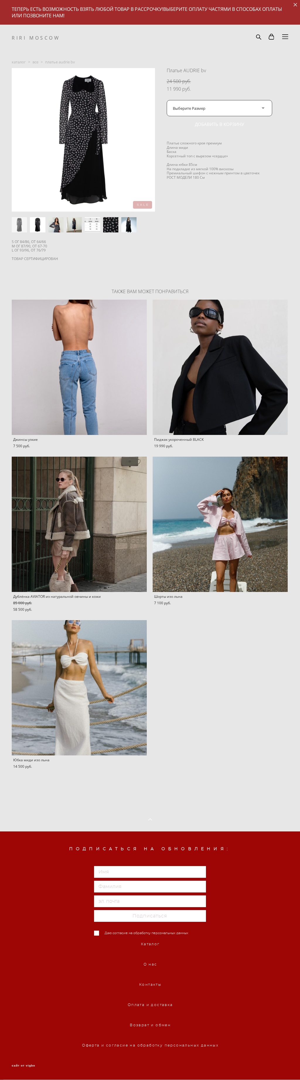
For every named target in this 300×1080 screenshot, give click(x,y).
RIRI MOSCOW (36, 38)
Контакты (150, 984)
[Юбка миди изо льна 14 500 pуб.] (79, 687)
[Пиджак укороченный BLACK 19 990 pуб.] (220, 367)
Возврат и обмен (150, 1025)
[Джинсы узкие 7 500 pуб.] (79, 367)
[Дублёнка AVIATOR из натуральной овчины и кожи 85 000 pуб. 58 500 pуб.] (79, 524)
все (35, 62)
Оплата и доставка (150, 1005)
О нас (150, 964)
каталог (19, 62)
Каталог (150, 944)
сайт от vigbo (23, 1065)
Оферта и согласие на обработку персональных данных (150, 1045)
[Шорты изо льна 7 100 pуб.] (220, 524)
